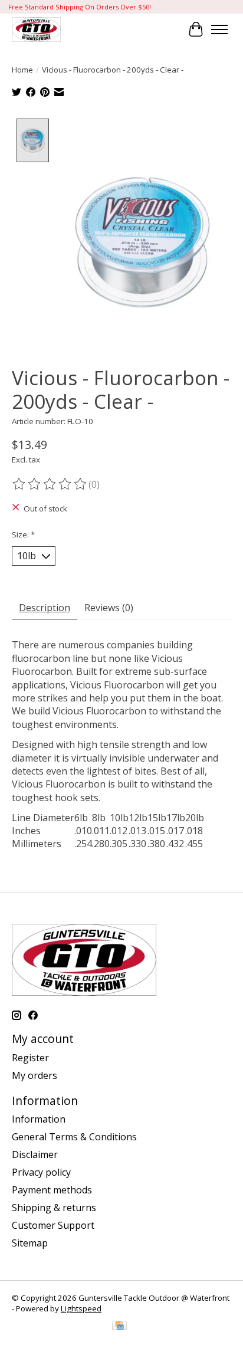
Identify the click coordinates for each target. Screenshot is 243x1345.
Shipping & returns (54, 1207)
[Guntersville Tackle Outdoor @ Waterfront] (36, 29)
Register (30, 1057)
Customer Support (53, 1225)
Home (22, 69)
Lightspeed (81, 1308)
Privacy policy (41, 1172)
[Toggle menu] (219, 29)
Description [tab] (44, 607)
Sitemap (30, 1242)
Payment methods (52, 1189)
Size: (23, 534)
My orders (34, 1075)
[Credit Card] (119, 1327)
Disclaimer (35, 1154)
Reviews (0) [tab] (108, 607)
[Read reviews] (50, 484)
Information (38, 1119)
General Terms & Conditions (74, 1136)
